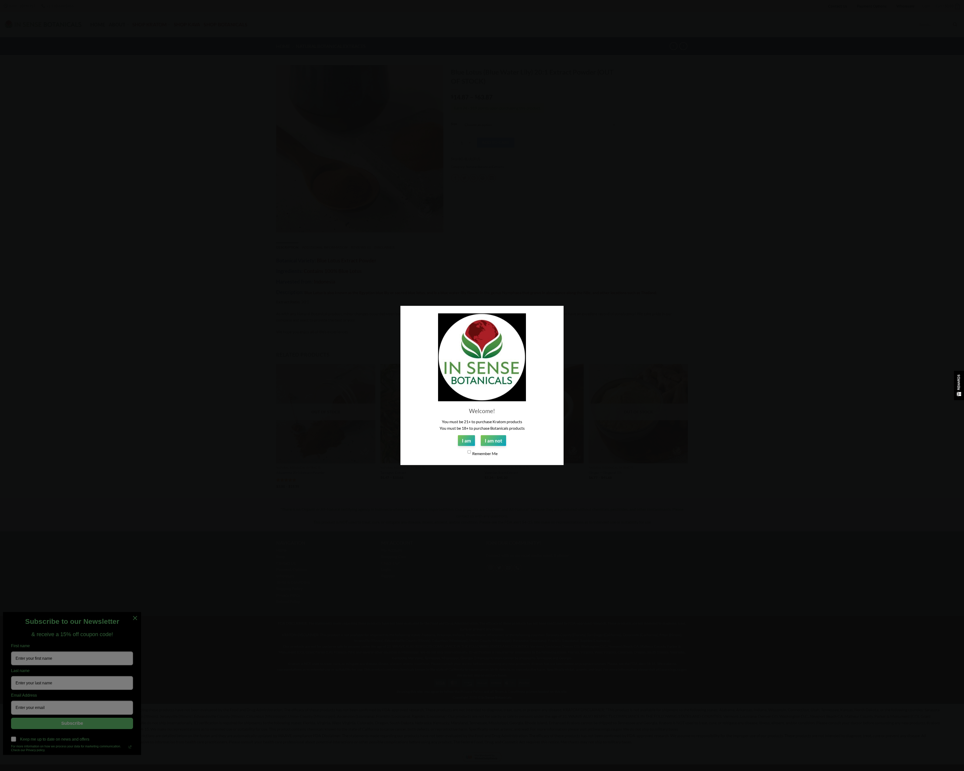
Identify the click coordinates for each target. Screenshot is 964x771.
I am (466, 441)
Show (959, 385)
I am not (493, 441)
